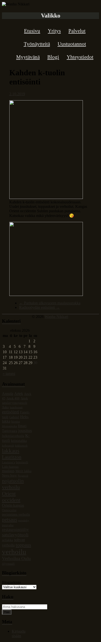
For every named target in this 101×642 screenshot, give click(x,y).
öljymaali (8, 563)
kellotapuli (8, 445)
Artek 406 (13, 398)
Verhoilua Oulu (16, 558)
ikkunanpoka (9, 426)
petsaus (9, 520)
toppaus (23, 544)
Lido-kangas (10, 466)
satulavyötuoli (15, 534)
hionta (15, 421)
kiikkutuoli (21, 445)
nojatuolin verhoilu (13, 484)
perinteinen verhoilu (16, 514)
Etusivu (32, 31)
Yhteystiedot (80, 57)
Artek (18, 393)
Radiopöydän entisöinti (39, 307)
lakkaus (10, 450)
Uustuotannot (72, 44)
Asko (5, 407)
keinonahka (19, 441)
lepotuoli (22, 462)
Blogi (53, 57)
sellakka (7, 540)
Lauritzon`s (8, 462)
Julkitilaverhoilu (13, 436)
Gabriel (14, 417)
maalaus (8, 471)
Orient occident (11, 496)
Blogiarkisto (11, 582)
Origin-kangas (13, 505)
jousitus (25, 430)
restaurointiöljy (15, 529)
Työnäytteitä (37, 44)
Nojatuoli (23, 475)
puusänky (23, 520)
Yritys (54, 31)
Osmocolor (9, 510)
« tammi (9, 373)
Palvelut (77, 31)
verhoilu (14, 552)
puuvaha (7, 525)
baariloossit (16, 407)
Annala (7, 393)
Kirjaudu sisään (18, 633)
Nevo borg (9, 475)
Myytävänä (28, 57)
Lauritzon (11, 457)
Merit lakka (23, 471)
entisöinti (10, 411)
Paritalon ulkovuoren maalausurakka (49, 303)
